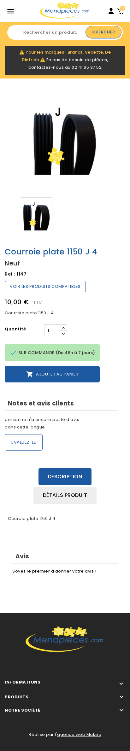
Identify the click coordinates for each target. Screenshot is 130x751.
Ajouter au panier (52, 374)
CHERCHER (103, 32)
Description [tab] (65, 476)
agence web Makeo (79, 734)
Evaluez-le (23, 442)
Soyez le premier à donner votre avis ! (54, 571)
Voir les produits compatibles (45, 286)
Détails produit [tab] (65, 495)
